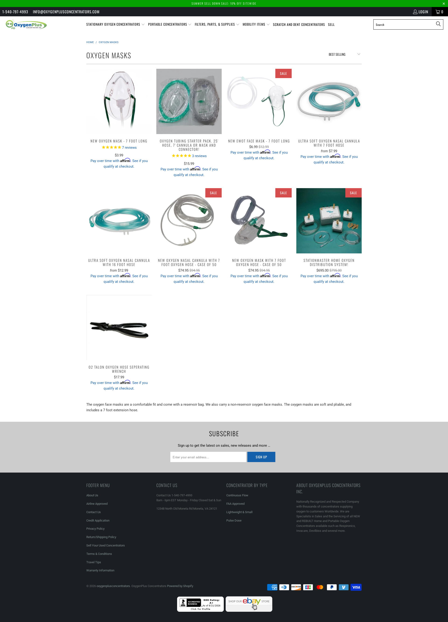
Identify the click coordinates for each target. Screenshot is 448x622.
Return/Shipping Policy (101, 537)
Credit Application (97, 520)
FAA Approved (235, 503)
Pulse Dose (234, 520)
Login (423, 11)
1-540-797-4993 (15, 11)
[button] (115, 24)
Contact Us (93, 512)
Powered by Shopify (180, 586)
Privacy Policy (95, 528)
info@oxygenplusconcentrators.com (66, 11)
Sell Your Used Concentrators (105, 545)
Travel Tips (93, 562)
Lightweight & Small (239, 512)
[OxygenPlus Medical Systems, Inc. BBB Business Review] (200, 610)
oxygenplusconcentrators (113, 586)
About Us (92, 495)
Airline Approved (97, 503)
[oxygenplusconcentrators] (26, 24)
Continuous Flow (237, 495)
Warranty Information (100, 570)
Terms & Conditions (99, 554)
